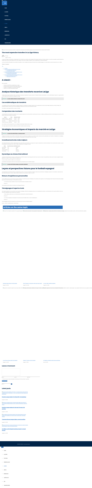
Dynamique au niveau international (12, 73)
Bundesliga (7, 31)
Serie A (6, 27)
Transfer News (8, 42)
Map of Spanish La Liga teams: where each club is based (32, 283)
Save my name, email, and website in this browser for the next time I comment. (16, 379)
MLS (5, 38)
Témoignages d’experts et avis (11, 76)
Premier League (8, 19)
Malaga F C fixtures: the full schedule (29, 360)
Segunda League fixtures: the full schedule (10, 283)
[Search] (11, 384)
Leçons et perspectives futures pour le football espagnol (13, 74)
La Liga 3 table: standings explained (49, 283)
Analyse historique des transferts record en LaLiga (12, 69)
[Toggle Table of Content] (2, 66)
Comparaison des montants (11, 71)
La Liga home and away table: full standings (10, 360)
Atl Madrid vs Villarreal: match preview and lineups (51, 360)
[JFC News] (4, 0)
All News (6, 11)
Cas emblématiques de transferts (11, 70)
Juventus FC (7, 35)
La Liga (6, 23)
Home (6, 7)
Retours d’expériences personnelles (12, 75)
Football (6, 15)
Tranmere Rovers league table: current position (13, 419)
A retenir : (6, 68)
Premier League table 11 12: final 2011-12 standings (14, 397)
